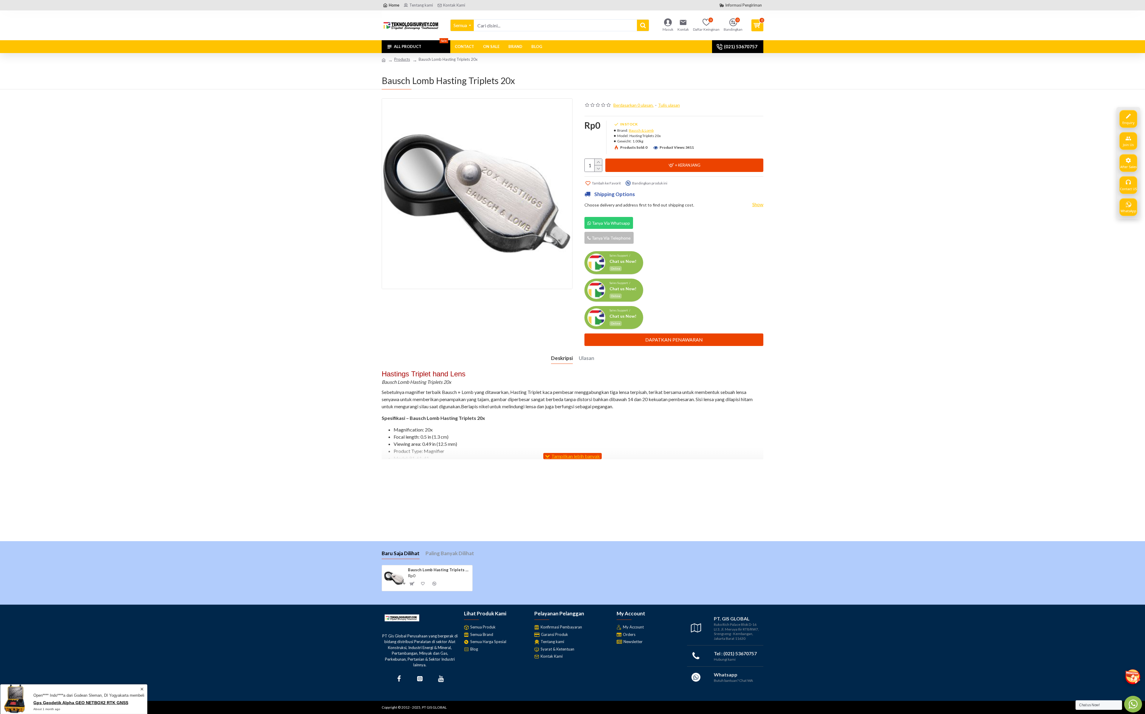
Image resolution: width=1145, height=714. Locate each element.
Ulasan (586, 358)
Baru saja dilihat (401, 553)
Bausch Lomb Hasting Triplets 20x (439, 569)
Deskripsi (562, 358)
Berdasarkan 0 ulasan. (633, 105)
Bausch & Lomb (641, 130)
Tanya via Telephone (611, 237)
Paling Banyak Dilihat (449, 553)
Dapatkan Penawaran (674, 339)
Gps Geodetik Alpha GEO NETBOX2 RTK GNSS (80, 701)
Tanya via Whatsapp (610, 223)
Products (402, 59)
